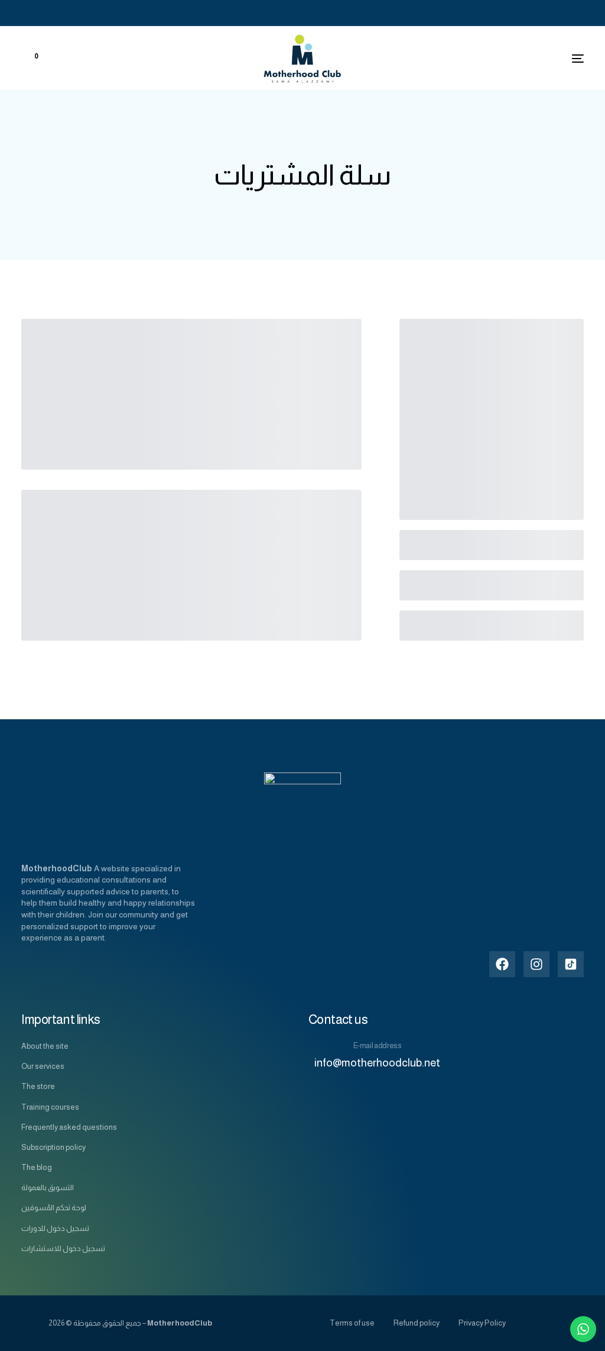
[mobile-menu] (554, 58)
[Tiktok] (577, 13)
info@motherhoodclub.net (377, 1062)
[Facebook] (544, 13)
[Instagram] (562, 13)
